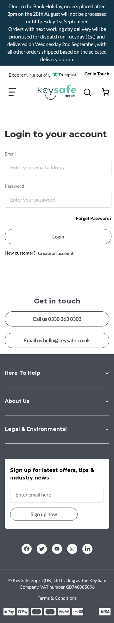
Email (10, 153)
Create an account (55, 253)
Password (14, 186)
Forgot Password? (93, 218)
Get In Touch (97, 73)
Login (58, 236)
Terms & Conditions (57, 598)
